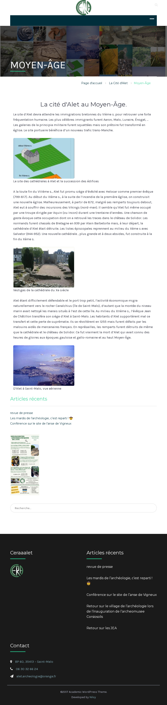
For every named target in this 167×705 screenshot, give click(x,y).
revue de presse (21, 413)
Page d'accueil (91, 83)
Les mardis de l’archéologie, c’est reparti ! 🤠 (41, 418)
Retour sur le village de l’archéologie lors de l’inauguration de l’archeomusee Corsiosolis (120, 611)
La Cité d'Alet (118, 83)
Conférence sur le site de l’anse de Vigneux (40, 423)
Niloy (92, 697)
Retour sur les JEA (102, 628)
